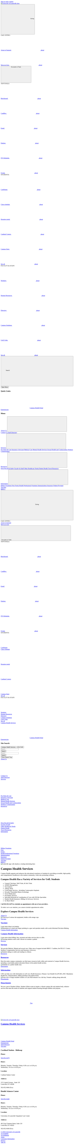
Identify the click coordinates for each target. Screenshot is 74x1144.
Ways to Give (21, 65)
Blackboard (21, 98)
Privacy (3, 1140)
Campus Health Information (12, 934)
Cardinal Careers (22, 234)
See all (19, 264)
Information (5, 970)
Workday (20, 280)
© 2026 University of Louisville (10, 1132)
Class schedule (22, 204)
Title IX (3, 1142)
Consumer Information (8, 1139)
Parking (20, 143)
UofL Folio (21, 340)
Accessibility (5, 1133)
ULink (19, 173)
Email (19, 128)
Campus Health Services (8, 747)
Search (3, 751)
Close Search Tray (7, 757)
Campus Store (21, 249)
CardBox (20, 113)
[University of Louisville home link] (10, 3)
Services (4, 945)
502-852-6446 (5, 1099)
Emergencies (5, 1043)
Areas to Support (22, 50)
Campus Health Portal (7, 1041)
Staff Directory (5, 1044)
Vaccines (4, 923)
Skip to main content (7, 1)
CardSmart (20, 189)
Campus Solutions (23, 325)
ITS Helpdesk (21, 158)
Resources (5, 957)
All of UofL (20, 747)
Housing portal (22, 219)
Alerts (2, 1137)
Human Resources (23, 295)
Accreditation (5, 1135)
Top (31, 1003)
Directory (20, 310)
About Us (4, 915)
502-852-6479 (5, 1058)
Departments (6, 983)
